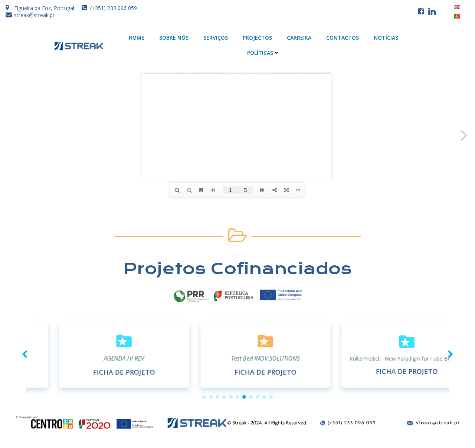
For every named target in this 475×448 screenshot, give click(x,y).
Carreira (299, 37)
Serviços (215, 37)
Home (136, 37)
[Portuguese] (457, 16)
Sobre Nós (174, 37)
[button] (204, 397)
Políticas (260, 52)
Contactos (342, 37)
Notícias (386, 37)
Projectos (257, 37)
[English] (457, 6)
